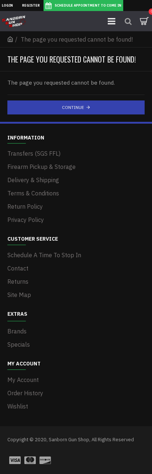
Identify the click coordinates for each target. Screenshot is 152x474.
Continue (73, 107)
